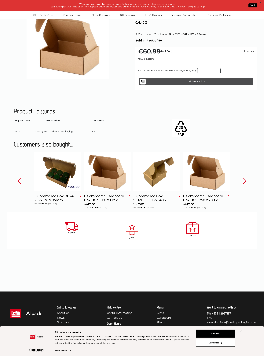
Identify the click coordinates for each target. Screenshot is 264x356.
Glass (160, 313)
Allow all (215, 333)
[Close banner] (241, 331)
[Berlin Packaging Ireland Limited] (25, 313)
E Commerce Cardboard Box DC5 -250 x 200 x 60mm (203, 200)
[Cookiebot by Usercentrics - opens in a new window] (36, 351)
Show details (61, 350)
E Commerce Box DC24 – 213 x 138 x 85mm (55, 198)
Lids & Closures (153, 15)
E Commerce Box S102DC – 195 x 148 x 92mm (149, 200)
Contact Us (114, 317)
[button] (19, 181)
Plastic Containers (101, 15)
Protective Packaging (219, 15)
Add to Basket (196, 81)
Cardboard (164, 317)
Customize (214, 342)
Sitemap (63, 322)
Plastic (161, 322)
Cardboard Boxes (72, 15)
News (61, 317)
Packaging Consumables (184, 15)
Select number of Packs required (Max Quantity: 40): (167, 70)
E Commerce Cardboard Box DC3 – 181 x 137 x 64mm (104, 200)
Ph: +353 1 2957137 (219, 313)
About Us (63, 313)
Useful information (119, 313)
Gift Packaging (128, 15)
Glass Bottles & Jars (43, 15)
